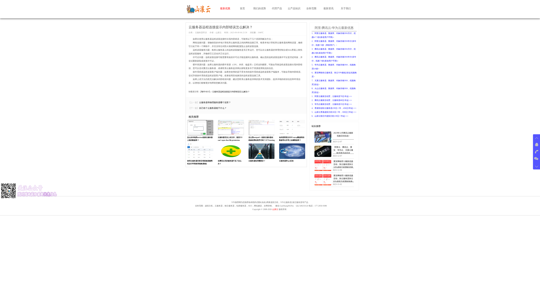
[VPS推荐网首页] (198, 9)
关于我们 (346, 8)
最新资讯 (328, 8)
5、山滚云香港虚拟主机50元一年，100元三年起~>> (334, 112)
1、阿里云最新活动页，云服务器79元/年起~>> (332, 96)
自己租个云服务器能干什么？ (213, 108)
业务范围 (311, 8)
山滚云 (218, 33)
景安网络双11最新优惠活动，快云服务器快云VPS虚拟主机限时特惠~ (343, 179)
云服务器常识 (200, 33)
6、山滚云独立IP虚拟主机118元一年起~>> (330, 116)
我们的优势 (259, 8)
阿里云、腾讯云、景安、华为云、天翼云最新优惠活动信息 (343, 150)
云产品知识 (294, 8)
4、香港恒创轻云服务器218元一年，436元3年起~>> (334, 108)
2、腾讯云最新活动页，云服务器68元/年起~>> (332, 100)
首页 (242, 8)
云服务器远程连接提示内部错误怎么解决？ (231, 92)
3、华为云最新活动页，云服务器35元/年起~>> (332, 104)
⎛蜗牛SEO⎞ (205, 92)
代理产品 (277, 8)
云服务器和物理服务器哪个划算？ (215, 102)
